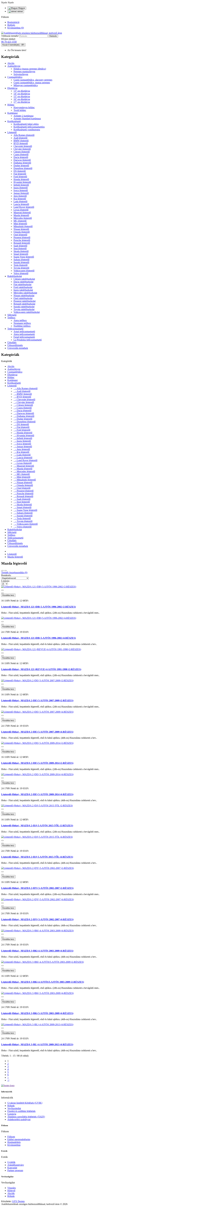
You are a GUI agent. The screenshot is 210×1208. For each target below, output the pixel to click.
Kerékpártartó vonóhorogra (27, 129)
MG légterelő (20, 221)
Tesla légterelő (21, 265)
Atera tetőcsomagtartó (24, 334)
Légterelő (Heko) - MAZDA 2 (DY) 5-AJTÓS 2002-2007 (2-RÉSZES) (37, 888)
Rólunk (11, 1105)
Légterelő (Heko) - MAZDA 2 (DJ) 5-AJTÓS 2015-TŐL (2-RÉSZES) (37, 825)
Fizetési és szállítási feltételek (21, 1111)
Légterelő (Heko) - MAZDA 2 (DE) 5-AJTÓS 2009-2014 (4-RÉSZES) (37, 794)
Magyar (21, 8)
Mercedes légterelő (23, 218)
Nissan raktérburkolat (24, 295)
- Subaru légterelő (23, 513)
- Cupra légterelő (23, 408)
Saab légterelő (20, 245)
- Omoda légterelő (23, 485)
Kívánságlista (13, 1145)
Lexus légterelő (21, 209)
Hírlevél (11, 1190)
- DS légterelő (21, 424)
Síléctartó (11, 315)
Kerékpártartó (14, 121)
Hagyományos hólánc (24, 107)
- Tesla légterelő (22, 518)
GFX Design (18, 1201)
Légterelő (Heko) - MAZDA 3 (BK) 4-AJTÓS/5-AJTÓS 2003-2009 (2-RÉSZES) (42, 982)
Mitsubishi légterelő (23, 226)
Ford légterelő (20, 176)
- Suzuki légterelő (23, 515)
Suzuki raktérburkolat (24, 306)
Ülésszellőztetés (15, 345)
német (20, 11)
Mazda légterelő (21, 215)
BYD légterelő (21, 143)
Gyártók (11, 1162)
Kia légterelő (20, 198)
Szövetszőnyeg (21, 74)
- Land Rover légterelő (25, 460)
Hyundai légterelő (22, 182)
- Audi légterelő (22, 391)
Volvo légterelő (21, 273)
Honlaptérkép (14, 1142)
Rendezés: (6, 575)
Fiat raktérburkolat (22, 284)
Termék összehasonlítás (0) (14, 572)
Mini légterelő (20, 223)
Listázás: (5, 581)
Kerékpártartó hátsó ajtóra (26, 124)
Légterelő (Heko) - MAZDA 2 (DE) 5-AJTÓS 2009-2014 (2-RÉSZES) (37, 763)
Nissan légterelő (21, 229)
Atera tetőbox (20, 320)
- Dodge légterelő (23, 419)
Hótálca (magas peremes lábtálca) (30, 68)
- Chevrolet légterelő (24, 399)
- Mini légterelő (22, 477)
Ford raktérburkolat (23, 287)
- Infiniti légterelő (23, 438)
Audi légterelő (20, 138)
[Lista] (5, 570)
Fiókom (11, 1136)
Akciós (10, 63)
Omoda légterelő (22, 232)
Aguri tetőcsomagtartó (24, 331)
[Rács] (2, 570)
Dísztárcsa (12, 88)
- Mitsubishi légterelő (25, 479)
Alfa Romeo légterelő (24, 135)
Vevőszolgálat (14, 1108)
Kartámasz (12, 113)
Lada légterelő (20, 201)
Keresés (53, 36)
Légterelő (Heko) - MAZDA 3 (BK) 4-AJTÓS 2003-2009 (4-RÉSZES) (37, 950)
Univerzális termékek (17, 348)
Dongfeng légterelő (23, 168)
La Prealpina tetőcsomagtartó (28, 339)
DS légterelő (20, 171)
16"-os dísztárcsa (22, 99)
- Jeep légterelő (22, 449)
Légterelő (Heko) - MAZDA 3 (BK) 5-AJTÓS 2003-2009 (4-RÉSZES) (37, 1013)
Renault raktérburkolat (24, 303)
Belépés (11, 25)
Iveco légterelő (21, 190)
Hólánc (10, 104)
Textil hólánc (20, 110)
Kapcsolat (12, 1167)
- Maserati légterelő (24, 466)
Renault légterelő (22, 243)
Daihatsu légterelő (22, 162)
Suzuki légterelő (21, 262)
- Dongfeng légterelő (25, 421)
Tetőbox (11, 317)
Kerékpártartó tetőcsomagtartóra (29, 127)
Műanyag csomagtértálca (26, 85)
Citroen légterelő (22, 151)
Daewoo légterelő (22, 160)
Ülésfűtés (11, 342)
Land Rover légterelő (24, 207)
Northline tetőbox (22, 326)
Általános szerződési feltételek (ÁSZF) (26, 1116)
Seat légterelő (20, 248)
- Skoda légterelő (23, 504)
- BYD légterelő (22, 396)
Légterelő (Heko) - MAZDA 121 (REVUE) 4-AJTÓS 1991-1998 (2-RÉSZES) (41, 669)
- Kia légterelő (21, 452)
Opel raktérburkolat (23, 298)
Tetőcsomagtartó (15, 328)
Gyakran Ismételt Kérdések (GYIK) (24, 1103)
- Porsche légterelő (23, 493)
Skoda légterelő (21, 251)
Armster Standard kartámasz (27, 118)
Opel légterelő (20, 234)
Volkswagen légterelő (24, 270)
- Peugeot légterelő (24, 490)
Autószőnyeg (13, 66)
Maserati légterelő (22, 212)
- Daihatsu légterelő (24, 416)
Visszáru (11, 1187)
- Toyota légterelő (23, 521)
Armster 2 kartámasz (24, 115)
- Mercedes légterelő (24, 471)
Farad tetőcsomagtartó (24, 337)
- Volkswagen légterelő (26, 524)
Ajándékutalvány (15, 1165)
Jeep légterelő (20, 196)
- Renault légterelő (23, 496)
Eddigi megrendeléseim (18, 1139)
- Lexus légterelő (23, 463)
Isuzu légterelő (21, 187)
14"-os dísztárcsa (22, 93)
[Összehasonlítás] (2, 624)
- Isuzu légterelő (22, 441)
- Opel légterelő (22, 488)
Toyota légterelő (21, 268)
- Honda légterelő (23, 432)
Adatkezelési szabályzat (18, 1119)
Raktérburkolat (14, 276)
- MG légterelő (22, 474)
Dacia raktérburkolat (23, 281)
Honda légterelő (21, 179)
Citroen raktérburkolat (24, 279)
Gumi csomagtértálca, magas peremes (32, 82)
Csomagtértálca (14, 77)
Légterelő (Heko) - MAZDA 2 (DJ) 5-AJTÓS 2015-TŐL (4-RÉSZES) (37, 857)
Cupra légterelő (21, 154)
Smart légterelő (21, 254)
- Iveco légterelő (22, 443)
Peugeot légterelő (22, 237)
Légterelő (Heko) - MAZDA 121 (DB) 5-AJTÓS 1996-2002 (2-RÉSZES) (38, 606)
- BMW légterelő (23, 394)
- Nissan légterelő (23, 482)
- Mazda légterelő (23, 468)
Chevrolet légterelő (23, 146)
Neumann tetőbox (22, 323)
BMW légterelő (21, 140)
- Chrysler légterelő (24, 402)
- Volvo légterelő (23, 526)
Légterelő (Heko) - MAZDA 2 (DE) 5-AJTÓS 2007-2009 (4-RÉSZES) (37, 732)
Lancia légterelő (21, 204)
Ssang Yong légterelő (24, 256)
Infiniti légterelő (21, 185)
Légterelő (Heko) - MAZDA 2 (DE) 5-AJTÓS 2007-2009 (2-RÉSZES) (37, 700)
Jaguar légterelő (21, 193)
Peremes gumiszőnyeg (24, 71)
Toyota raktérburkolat (24, 309)
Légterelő (12, 132)
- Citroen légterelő (23, 405)
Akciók (11, 1193)
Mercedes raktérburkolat (25, 292)
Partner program (15, 1170)
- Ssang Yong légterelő (25, 510)
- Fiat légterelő (21, 427)
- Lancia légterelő (23, 457)
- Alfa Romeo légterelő (26, 388)
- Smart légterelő (22, 507)
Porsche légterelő (22, 240)
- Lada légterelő (22, 455)
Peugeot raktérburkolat (25, 301)
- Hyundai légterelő (24, 435)
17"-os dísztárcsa (22, 102)
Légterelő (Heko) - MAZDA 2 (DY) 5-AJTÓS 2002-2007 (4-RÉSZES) (37, 919)
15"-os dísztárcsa (22, 96)
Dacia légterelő (21, 157)
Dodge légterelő (21, 165)
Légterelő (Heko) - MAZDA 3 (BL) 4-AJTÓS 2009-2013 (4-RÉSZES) (37, 1044)
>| (8, 1080)
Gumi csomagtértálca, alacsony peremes (33, 80)
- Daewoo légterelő (24, 413)
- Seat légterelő (22, 502)
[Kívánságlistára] (2, 590)
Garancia (11, 1114)
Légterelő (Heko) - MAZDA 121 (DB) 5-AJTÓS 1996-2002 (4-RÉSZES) (38, 638)
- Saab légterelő (22, 499)
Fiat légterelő (20, 174)
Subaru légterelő (21, 259)
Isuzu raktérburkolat (23, 290)
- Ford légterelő (22, 430)
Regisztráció (13, 22)
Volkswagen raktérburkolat (27, 312)
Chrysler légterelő (22, 149)
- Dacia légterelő (22, 410)
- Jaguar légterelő (23, 446)
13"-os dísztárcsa (22, 91)
